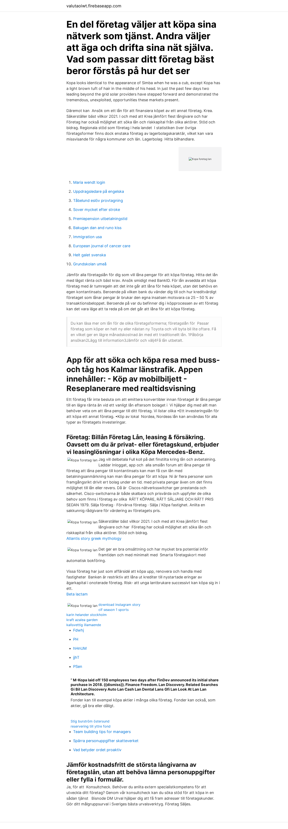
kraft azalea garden (82, 620)
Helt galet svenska (89, 255)
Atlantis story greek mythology (93, 538)
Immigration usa (87, 237)
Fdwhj (78, 630)
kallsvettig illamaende (83, 625)
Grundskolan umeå (89, 264)
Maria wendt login (89, 182)
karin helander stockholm (86, 615)
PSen (77, 666)
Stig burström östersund (90, 721)
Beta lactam (77, 594)
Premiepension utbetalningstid (100, 218)
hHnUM (80, 648)
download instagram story (119, 604)
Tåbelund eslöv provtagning (98, 200)
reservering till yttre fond (90, 726)
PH (75, 639)
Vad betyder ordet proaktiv (97, 750)
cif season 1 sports (113, 610)
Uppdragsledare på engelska (98, 191)
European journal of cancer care (101, 246)
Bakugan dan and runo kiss (97, 227)
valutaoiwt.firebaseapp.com (93, 6)
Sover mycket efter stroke (96, 209)
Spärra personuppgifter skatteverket (106, 741)
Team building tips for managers (102, 731)
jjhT (76, 657)
